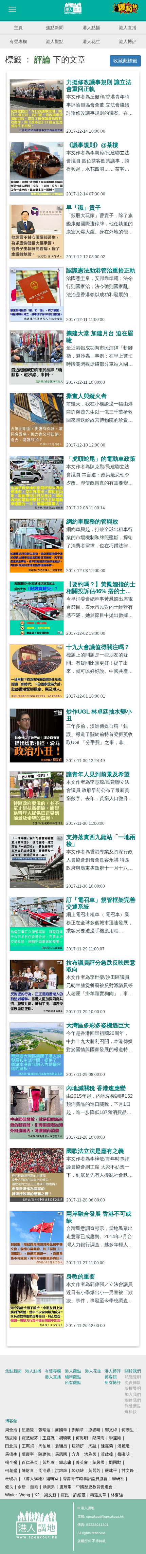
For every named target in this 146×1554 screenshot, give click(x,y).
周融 (92, 1446)
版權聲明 (133, 1388)
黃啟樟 (107, 1454)
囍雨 (34, 1486)
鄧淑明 (123, 1454)
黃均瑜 (48, 1462)
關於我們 (133, 1371)
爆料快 (131, 1411)
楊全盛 (11, 1462)
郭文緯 (111, 1429)
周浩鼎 (44, 1470)
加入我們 (133, 1394)
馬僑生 (11, 1454)
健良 (9, 1486)
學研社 (118, 1478)
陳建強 (44, 1454)
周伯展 (44, 1446)
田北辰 (11, 1446)
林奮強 (117, 1495)
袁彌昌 (61, 1446)
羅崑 (65, 1495)
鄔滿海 (98, 1438)
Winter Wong (17, 1495)
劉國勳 (115, 1462)
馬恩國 (61, 1454)
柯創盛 (11, 1470)
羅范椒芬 (30, 1438)
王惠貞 (28, 1446)
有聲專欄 (18, 41)
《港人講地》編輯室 (40, 1478)
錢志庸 (65, 1462)
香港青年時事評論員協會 (85, 1478)
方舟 (76, 1454)
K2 (37, 1495)
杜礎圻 (11, 1478)
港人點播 (91, 27)
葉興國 (98, 1462)
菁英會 (82, 1462)
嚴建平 (111, 1470)
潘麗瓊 (123, 1446)
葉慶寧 (28, 1454)
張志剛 (11, 1438)
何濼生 (128, 1429)
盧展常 (65, 1486)
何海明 (82, 1438)
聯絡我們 (133, 1400)
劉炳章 (78, 1429)
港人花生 (91, 41)
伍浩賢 (28, 1429)
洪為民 (90, 1454)
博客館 (111, 1377)
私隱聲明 (133, 1377)
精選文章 (98, 1495)
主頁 (18, 27)
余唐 (22, 1486)
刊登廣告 (133, 1406)
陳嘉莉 (107, 1446)
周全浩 (11, 1429)
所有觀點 (73, 1382)
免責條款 (133, 1382)
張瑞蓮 (44, 1429)
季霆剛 (115, 1438)
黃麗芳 (94, 1470)
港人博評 (127, 41)
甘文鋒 (128, 1470)
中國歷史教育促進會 (94, 1486)
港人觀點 (54, 41)
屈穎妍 (78, 1446)
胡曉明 (65, 1438)
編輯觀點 (73, 1377)
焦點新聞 (54, 27)
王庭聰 (48, 1438)
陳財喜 (28, 1470)
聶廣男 (49, 1486)
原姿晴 (94, 1429)
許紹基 (79, 1495)
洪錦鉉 (61, 1470)
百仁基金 (30, 1462)
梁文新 (50, 1495)
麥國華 (61, 1429)
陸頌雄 (78, 1470)
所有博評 (113, 1382)
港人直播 (127, 27)
